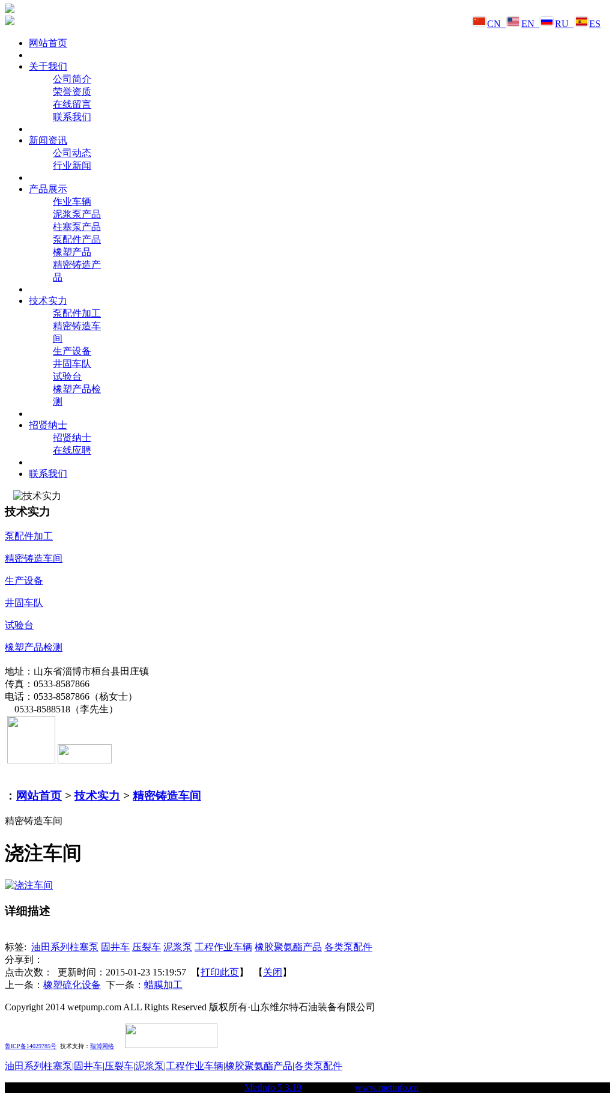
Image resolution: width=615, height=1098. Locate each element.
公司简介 (72, 79)
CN (496, 24)
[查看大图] (29, 885)
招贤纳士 (72, 437)
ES (595, 24)
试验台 (67, 376)
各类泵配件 (348, 947)
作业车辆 (72, 201)
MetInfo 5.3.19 (272, 1087)
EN (530, 24)
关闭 (272, 972)
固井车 (115, 947)
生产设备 (72, 351)
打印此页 (220, 972)
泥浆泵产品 (77, 214)
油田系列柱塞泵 (64, 947)
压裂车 (146, 947)
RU (564, 24)
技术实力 (97, 795)
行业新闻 (72, 165)
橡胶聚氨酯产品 (288, 947)
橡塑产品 (72, 252)
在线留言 (72, 104)
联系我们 (72, 117)
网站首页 (39, 795)
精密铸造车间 (167, 795)
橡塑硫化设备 (72, 985)
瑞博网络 (102, 1046)
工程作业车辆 (223, 947)
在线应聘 (72, 450)
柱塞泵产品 (77, 227)
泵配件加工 (77, 313)
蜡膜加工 (163, 985)
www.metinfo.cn (387, 1087)
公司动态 (72, 153)
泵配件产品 (77, 239)
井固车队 (72, 364)
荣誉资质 (72, 91)
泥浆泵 (177, 947)
